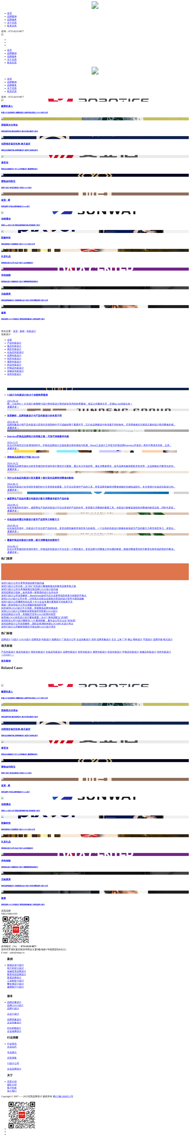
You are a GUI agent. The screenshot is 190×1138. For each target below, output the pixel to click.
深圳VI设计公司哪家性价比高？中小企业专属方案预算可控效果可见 (37, 602)
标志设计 (168, 639)
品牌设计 (6, 639)
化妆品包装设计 (15, 352)
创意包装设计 (14, 358)
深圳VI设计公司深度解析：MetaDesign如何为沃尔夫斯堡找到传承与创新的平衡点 (43, 595)
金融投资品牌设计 (16, 971)
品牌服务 (12, 19)
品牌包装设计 (14, 355)
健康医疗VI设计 (15, 987)
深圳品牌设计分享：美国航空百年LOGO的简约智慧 (28, 614)
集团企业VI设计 (15, 965)
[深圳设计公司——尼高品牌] (95, 8)
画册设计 (56, 639)
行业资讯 (12, 1043)
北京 (113, 639)
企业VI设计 (13, 1014)
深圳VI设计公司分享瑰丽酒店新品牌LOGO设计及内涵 (29, 589)
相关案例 (6, 661)
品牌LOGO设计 (15, 1005)
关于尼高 (12, 22)
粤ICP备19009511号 (63, 1096)
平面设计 (147, 639)
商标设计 (137, 639)
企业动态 (12, 1047)
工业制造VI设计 (15, 980)
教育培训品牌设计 (16, 974)
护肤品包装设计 (15, 368)
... (12, 655)
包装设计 (31, 331)
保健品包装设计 (15, 371)
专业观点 (12, 1052)
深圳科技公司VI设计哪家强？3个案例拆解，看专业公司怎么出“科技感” (38, 620)
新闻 (22, 331)
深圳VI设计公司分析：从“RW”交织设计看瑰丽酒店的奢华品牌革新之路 (38, 586)
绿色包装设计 (14, 374)
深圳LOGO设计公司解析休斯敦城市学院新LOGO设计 (29, 611)
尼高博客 (12, 1058)
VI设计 (15, 639)
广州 (124, 639)
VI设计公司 (13, 1063)
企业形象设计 (83, 639)
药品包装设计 (14, 365)
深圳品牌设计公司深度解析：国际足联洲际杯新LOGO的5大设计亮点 (37, 623)
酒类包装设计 (14, 361)
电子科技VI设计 (15, 968)
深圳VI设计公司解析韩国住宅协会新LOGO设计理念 (28, 627)
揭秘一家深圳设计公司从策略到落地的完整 (23, 605)
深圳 (93, 639)
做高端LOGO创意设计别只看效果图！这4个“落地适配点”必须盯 (34, 617)
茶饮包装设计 (14, 349)
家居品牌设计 (14, 977)
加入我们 (12, 1091)
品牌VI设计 (13, 1008)
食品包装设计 (14, 346)
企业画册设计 (14, 1031)
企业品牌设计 (14, 1069)
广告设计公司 (69, 639)
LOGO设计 (25, 639)
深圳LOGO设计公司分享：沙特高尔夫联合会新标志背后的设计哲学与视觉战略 (42, 598)
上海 (119, 639)
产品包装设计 (14, 343)
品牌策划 (36, 639)
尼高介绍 (12, 1081)
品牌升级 (158, 639)
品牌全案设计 (14, 1002)
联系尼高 (12, 26)
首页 (9, 13)
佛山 (130, 639)
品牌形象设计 (104, 639)
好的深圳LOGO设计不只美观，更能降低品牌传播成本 (29, 608)
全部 (9, 340)
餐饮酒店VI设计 (15, 984)
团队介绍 (12, 1084)
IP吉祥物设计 (14, 1028)
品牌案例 (12, 16)
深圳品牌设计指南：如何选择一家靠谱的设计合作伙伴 (29, 592)
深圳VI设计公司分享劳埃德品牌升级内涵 (22, 583)
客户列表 (12, 1088)
